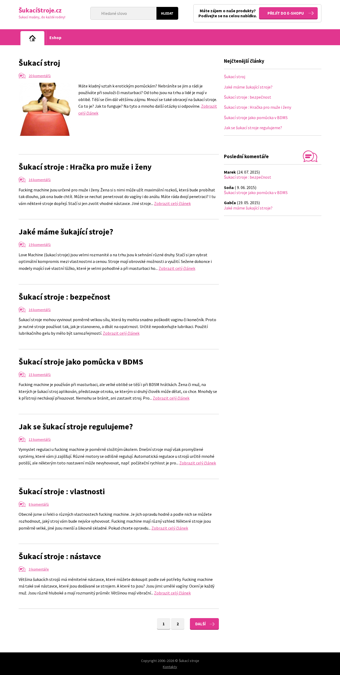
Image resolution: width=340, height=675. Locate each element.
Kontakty (170, 666)
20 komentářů (40, 75)
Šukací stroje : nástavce (60, 556)
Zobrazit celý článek (172, 203)
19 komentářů (40, 244)
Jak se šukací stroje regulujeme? (76, 426)
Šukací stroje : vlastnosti (62, 491)
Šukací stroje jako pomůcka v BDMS (81, 362)
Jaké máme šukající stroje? (66, 232)
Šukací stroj (39, 63)
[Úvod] (32, 38)
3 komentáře (39, 569)
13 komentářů (40, 439)
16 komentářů (40, 179)
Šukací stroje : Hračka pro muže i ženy (85, 167)
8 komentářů (39, 504)
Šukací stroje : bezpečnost (64, 297)
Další (200, 623)
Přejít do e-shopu (285, 13)
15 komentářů (40, 374)
